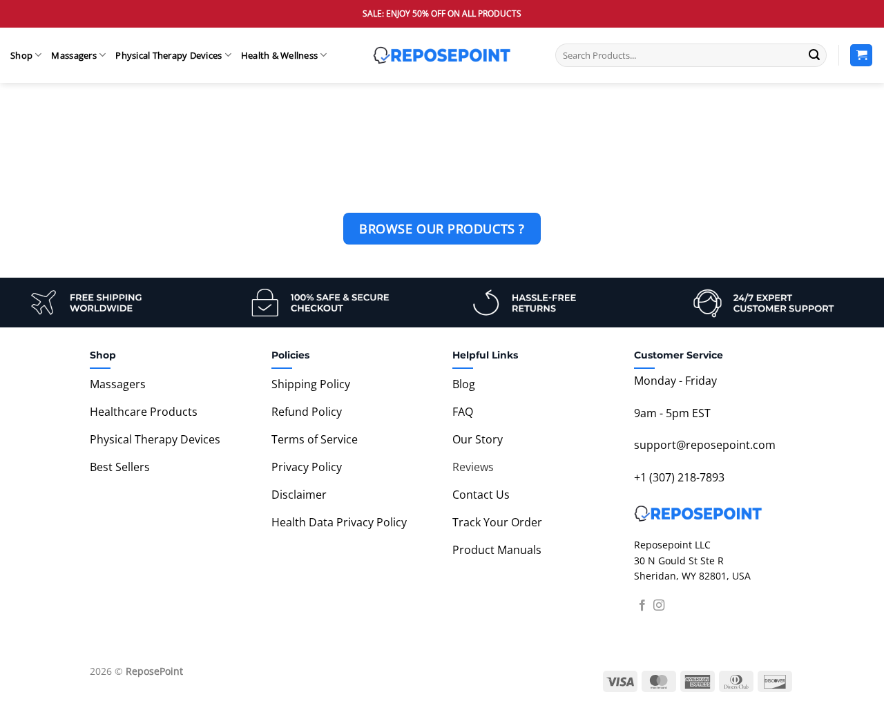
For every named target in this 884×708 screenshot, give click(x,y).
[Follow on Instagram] (658, 605)
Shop (21, 55)
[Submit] (814, 55)
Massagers (73, 55)
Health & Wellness (279, 55)
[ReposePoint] (442, 55)
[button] (861, 55)
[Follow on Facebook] (642, 605)
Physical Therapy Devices (168, 55)
